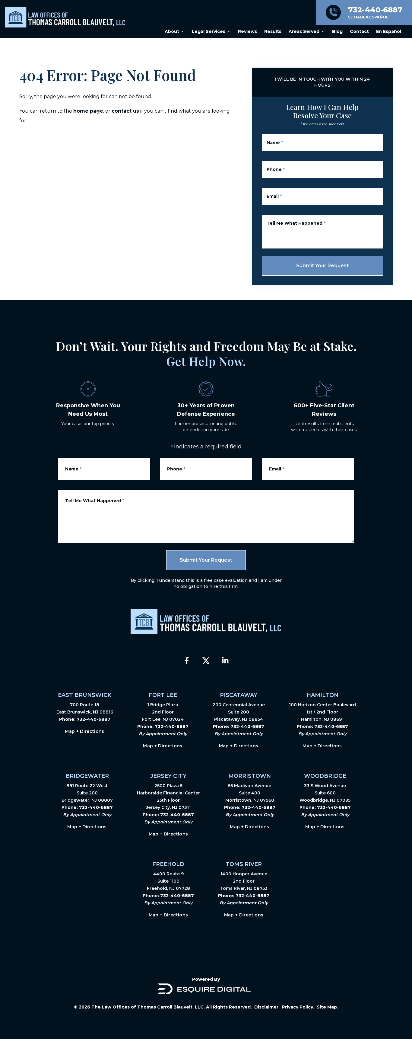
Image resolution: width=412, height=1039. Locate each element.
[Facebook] (186, 660)
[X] (206, 660)
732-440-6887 (93, 719)
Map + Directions (84, 731)
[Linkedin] (225, 660)
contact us (125, 111)
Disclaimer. (267, 1007)
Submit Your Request (322, 265)
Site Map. (327, 1007)
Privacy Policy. (298, 1007)
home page (88, 111)
